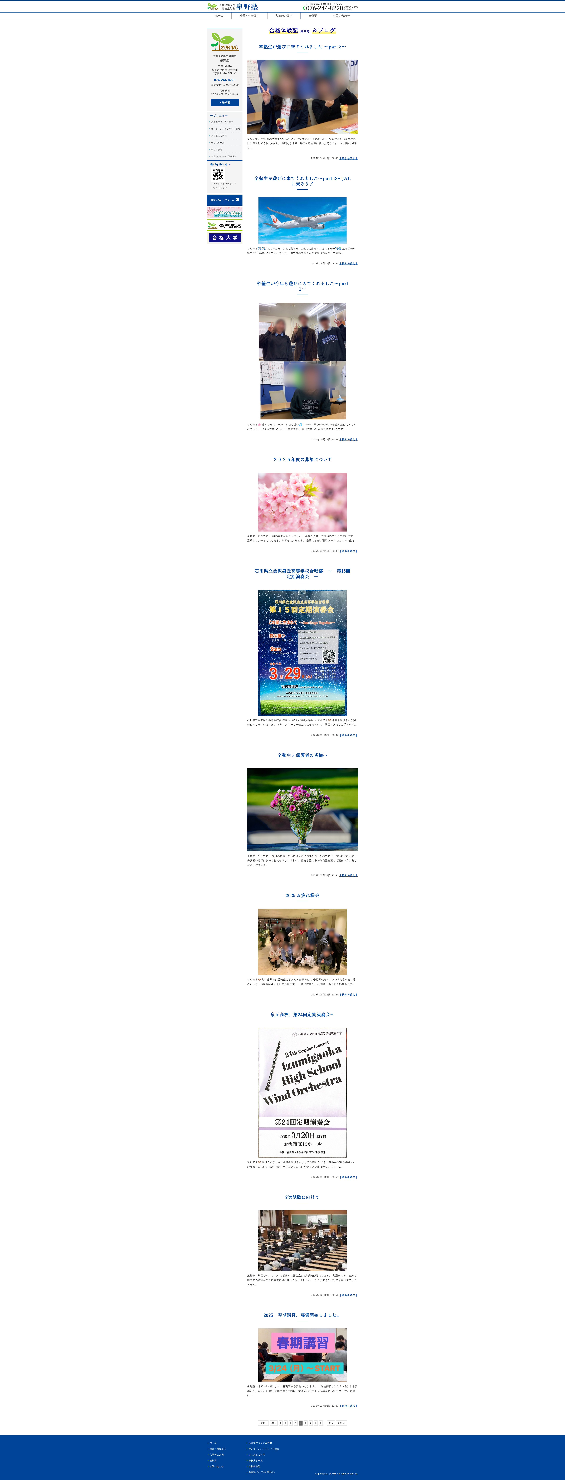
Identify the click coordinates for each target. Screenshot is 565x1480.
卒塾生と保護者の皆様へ (302, 755)
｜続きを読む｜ (348, 158)
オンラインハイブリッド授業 (225, 129)
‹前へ (273, 1423)
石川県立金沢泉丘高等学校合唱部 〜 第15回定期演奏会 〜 (302, 573)
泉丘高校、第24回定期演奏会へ (302, 1014)
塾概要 (312, 15)
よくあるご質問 (219, 135)
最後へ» (341, 1423)
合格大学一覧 (218, 142)
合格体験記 (216, 149)
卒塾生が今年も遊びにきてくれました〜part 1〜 (302, 286)
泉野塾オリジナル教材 (222, 122)
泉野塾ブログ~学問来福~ (223, 156)
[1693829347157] (224, 216)
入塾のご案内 (284, 15)
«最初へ (263, 1423)
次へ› (331, 1423)
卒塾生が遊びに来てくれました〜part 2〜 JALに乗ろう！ (302, 181)
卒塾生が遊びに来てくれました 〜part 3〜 (302, 46)
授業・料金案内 (249, 15)
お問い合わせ (341, 15)
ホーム (219, 15)
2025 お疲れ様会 (302, 895)
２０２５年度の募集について (302, 459)
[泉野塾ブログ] (224, 228)
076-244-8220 (225, 80)
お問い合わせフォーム (222, 200)
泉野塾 (332, 1473)
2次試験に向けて (302, 1197)
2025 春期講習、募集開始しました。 (303, 1315)
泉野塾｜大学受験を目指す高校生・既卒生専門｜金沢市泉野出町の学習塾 (232, 6)
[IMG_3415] (224, 241)
